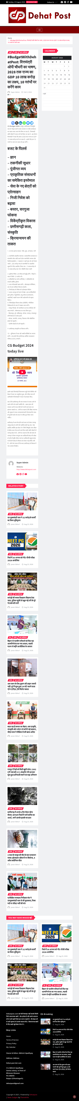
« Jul (44, 93)
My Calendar (11, 1047)
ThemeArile (24, 1097)
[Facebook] (13, 123)
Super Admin (15, 92)
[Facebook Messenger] (28, 123)
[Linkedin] (20, 123)
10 (44, 75)
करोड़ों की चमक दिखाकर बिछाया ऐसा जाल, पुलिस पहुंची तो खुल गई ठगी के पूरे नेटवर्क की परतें (22, 600)
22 (65, 79)
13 (57, 75)
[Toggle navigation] (39, 30)
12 (53, 75)
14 (61, 75)
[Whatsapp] (24, 123)
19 (53, 79)
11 (49, 75)
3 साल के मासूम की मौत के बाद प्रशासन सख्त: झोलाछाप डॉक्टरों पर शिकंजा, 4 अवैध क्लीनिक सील (22, 858)
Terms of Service (12, 1040)
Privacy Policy (11, 1043)
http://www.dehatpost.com (26, 469)
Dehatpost (33, 1095)
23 (69, 79)
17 (44, 79)
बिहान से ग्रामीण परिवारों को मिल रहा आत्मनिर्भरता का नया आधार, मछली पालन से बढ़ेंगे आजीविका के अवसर (21, 644)
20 (57, 79)
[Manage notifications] (74, 1096)
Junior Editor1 (15, 524)
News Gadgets (13, 1097)
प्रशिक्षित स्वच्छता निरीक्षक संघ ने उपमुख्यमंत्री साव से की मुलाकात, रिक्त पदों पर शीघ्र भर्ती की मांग (22, 900)
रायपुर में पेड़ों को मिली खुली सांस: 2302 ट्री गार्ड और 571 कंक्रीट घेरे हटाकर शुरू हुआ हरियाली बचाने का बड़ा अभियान (22, 772)
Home (10, 38)
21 (61, 79)
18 (49, 79)
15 (65, 75)
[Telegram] (31, 123)
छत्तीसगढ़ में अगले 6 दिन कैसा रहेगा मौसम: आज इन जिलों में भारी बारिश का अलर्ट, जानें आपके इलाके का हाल (21, 815)
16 (69, 75)
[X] (16, 123)
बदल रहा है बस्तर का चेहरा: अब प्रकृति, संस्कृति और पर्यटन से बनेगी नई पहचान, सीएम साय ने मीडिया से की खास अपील (22, 729)
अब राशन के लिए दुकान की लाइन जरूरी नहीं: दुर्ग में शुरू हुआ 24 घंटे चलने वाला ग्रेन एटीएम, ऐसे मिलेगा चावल (22, 686)
